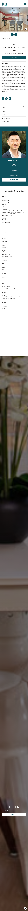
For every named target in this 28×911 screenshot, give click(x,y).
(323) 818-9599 (14, 170)
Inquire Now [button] (14, 57)
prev (12, 34)
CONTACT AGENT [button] (14, 179)
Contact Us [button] (14, 814)
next (15, 34)
